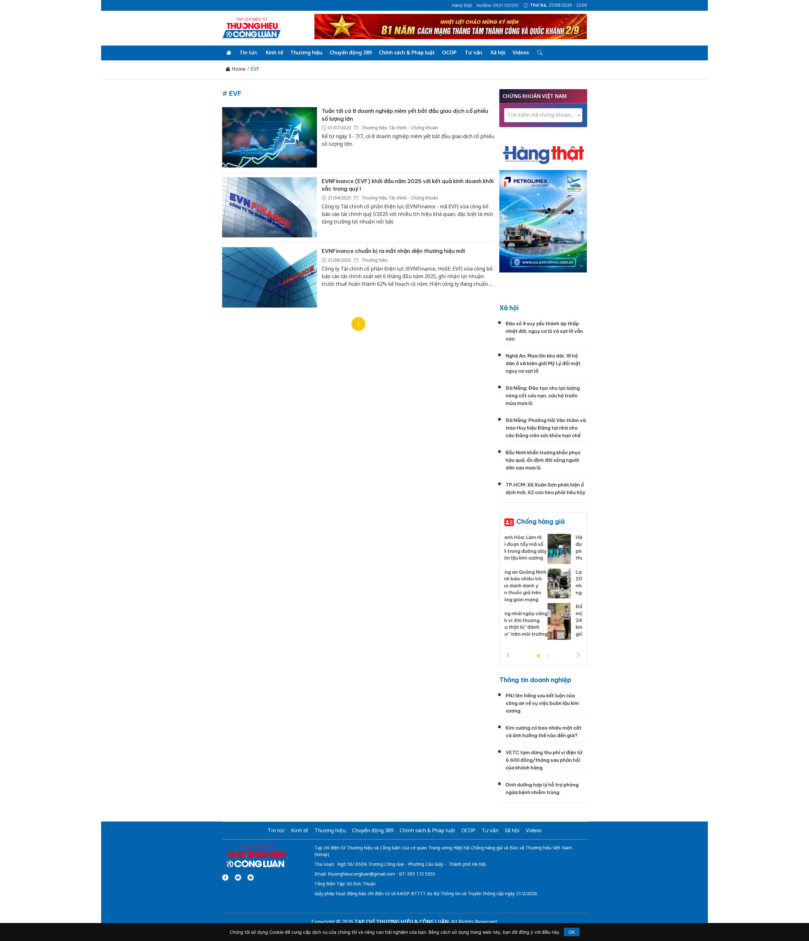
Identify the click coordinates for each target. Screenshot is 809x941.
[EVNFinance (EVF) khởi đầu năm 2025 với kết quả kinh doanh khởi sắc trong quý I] (269, 207)
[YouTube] (238, 877)
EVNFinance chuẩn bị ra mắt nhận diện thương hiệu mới (393, 250)
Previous (508, 655)
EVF (255, 69)
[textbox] (543, 115)
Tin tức (249, 52)
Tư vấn (473, 52)
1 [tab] (538, 656)
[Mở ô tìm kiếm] (539, 53)
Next (578, 655)
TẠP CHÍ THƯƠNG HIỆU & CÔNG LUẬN (402, 921)
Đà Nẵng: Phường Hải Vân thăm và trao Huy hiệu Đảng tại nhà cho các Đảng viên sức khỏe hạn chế (546, 427)
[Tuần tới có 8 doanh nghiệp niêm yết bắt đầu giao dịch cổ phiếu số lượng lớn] (269, 137)
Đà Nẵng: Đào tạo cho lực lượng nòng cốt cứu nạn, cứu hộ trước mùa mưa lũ (543, 395)
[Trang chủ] (228, 53)
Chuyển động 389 (351, 52)
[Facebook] (225, 877)
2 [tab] (548, 656)
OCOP (449, 52)
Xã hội (497, 52)
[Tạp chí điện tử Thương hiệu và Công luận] (255, 856)
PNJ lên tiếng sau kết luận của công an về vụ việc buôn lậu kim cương (542, 703)
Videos (521, 52)
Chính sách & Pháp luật (407, 52)
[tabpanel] (543, 589)
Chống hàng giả (540, 521)
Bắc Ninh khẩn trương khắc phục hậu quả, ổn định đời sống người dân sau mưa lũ (543, 460)
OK (572, 932)
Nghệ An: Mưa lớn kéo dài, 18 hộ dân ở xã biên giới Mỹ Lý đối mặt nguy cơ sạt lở (543, 363)
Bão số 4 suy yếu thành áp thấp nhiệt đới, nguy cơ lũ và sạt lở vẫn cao (544, 331)
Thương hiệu (306, 52)
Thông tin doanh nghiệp (535, 680)
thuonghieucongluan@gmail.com (361, 874)
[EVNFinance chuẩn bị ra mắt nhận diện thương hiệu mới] (269, 277)
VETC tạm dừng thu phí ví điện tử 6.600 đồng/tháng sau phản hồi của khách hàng (544, 760)
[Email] (250, 877)
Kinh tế (274, 52)
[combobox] (543, 115)
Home (238, 69)
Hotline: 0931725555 (497, 5)
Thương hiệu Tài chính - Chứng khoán (399, 128)
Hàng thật (462, 5)
